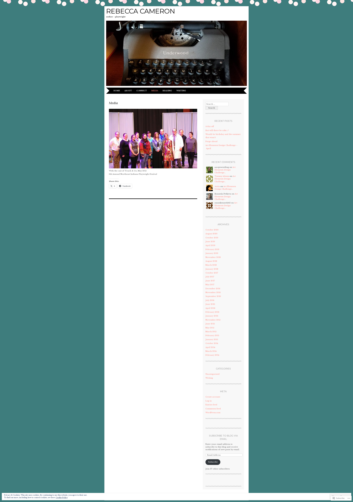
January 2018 (211, 269)
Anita (217, 186)
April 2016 (210, 308)
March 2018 (211, 265)
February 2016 (212, 312)
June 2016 (210, 304)
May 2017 (209, 284)
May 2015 (209, 328)
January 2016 (211, 316)
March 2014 (210, 351)
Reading (167, 91)
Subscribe (213, 462)
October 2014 (211, 343)
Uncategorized (212, 374)
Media (154, 91)
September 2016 (213, 296)
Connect (141, 91)
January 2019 (211, 253)
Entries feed (211, 405)
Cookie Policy (62, 497)
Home (116, 91)
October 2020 (212, 230)
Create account (212, 397)
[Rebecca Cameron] (176, 86)
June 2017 (210, 281)
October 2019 (211, 238)
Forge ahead (211, 141)
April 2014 (210, 347)
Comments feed (213, 409)
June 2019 (210, 241)
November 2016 (213, 292)
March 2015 (210, 331)
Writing (181, 91)
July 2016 (209, 300)
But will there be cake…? (217, 130)
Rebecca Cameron (140, 11)
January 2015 (211, 339)
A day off (209, 126)
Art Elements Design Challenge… (225, 170)
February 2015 (212, 335)
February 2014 (212, 355)
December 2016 (212, 288)
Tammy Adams (222, 176)
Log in (208, 401)
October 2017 (211, 273)
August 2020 (211, 234)
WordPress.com (212, 412)
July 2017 (209, 277)
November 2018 (213, 257)
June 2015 (210, 324)
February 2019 (212, 249)
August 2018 (211, 261)
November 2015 (212, 320)
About (128, 91)
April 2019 (210, 245)
